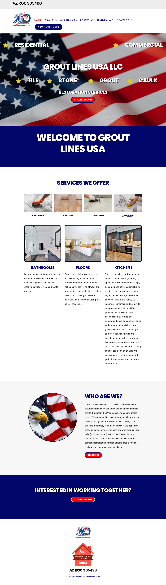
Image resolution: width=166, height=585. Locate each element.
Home (37, 20)
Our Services (68, 20)
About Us (51, 20)
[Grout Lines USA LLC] (22, 28)
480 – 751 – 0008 (48, 26)
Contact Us (125, 20)
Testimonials (105, 20)
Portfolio (86, 20)
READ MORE (93, 455)
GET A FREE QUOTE (83, 99)
